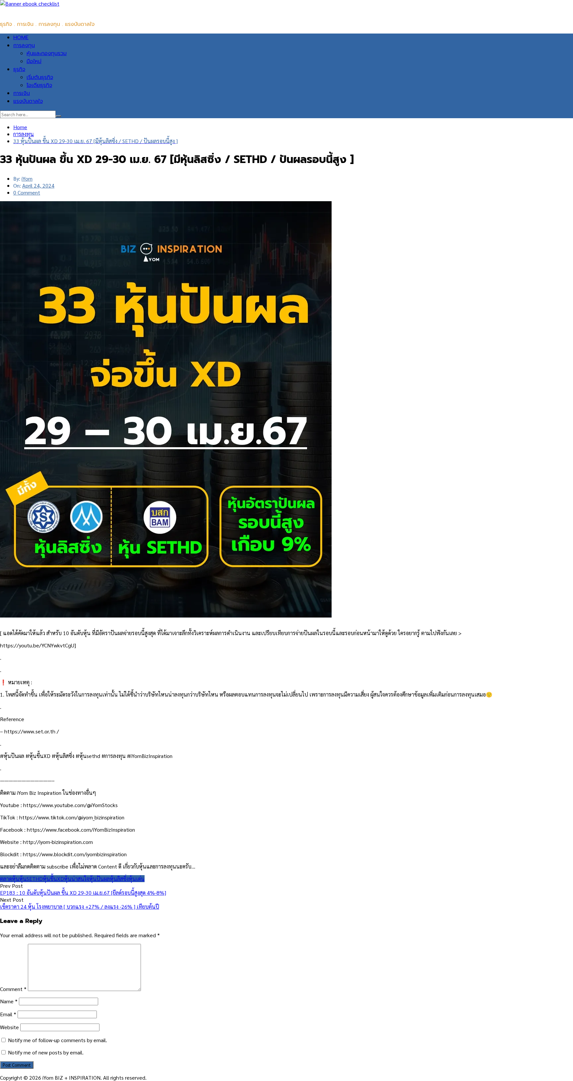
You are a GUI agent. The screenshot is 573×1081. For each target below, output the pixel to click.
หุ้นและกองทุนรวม (47, 53)
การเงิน (21, 93)
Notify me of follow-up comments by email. (57, 1040)
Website (9, 1027)
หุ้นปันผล (99, 878)
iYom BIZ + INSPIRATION (29, 11)
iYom (27, 178)
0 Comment (26, 192)
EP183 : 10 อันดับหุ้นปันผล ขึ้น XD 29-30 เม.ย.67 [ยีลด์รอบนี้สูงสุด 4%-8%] (83, 892)
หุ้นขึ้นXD (53, 878)
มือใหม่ (34, 61)
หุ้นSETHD (31, 878)
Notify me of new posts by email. (46, 1052)
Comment (13, 988)
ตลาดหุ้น (9, 878)
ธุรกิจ (19, 69)
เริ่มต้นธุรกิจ (40, 77)
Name (9, 1001)
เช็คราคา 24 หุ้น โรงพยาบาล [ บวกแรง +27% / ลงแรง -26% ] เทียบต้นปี (79, 906)
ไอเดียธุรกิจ (39, 85)
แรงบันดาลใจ (28, 101)
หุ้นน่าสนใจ (76, 878)
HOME (21, 38)
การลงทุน (24, 45)
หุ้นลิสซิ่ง (119, 878)
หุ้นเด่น (137, 878)
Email (8, 1014)
